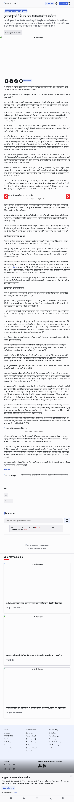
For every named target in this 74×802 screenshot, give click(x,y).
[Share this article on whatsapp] (16, 81)
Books (51, 748)
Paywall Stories (31, 742)
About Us (7, 733)
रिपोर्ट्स (36, 300)
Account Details (31, 736)
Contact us (7, 742)
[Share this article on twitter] (11, 81)
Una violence (8, 501)
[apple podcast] (14, 769)
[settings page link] (57, 3)
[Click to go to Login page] (69, 3)
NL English (52, 733)
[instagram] (5, 769)
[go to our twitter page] (9, 765)
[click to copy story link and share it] (21, 81)
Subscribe (63, 3)
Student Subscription (33, 748)
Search (50, 800)
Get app (50, 3)
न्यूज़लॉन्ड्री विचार (8, 736)
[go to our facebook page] (5, 765)
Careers (6, 745)
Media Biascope (54, 736)
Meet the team (8, 739)
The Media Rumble (55, 742)
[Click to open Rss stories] (9, 769)
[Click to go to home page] (11, 3)
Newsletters (30, 751)
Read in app (26, 80)
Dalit (6, 495)
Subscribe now (8, 788)
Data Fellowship (54, 745)
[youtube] (14, 765)
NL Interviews (53, 739)
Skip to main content (13, 13)
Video (23, 799)
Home (11, 799)
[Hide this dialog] (71, 776)
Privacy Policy (8, 748)
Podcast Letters (31, 745)
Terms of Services (9, 751)
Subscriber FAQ (31, 739)
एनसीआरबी (14, 267)
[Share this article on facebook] (7, 81)
